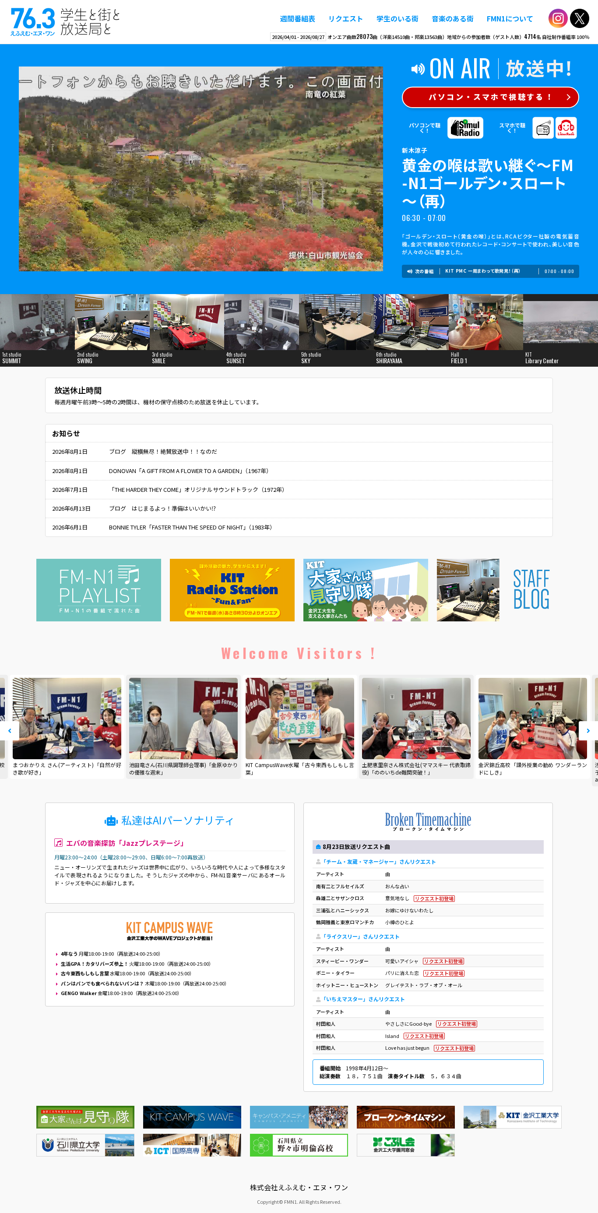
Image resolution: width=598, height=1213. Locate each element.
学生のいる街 (397, 18)
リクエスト (345, 18)
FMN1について (510, 18)
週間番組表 (297, 18)
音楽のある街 (453, 18)
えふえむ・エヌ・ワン (65, 22)
